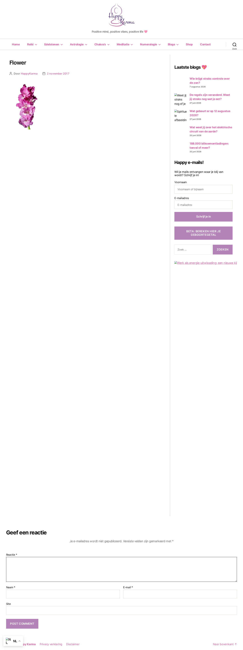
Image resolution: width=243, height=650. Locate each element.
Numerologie (148, 44)
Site (8, 603)
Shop (189, 44)
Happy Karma (26, 644)
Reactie (11, 554)
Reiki (30, 44)
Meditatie (123, 44)
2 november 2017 (58, 73)
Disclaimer (72, 644)
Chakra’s (100, 44)
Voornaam (180, 182)
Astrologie (77, 44)
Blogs (171, 44)
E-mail (128, 587)
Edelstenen (51, 44)
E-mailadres (181, 198)
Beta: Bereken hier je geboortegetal (203, 233)
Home (16, 44)
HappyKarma (29, 73)
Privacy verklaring (51, 644)
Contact (205, 44)
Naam (10, 587)
